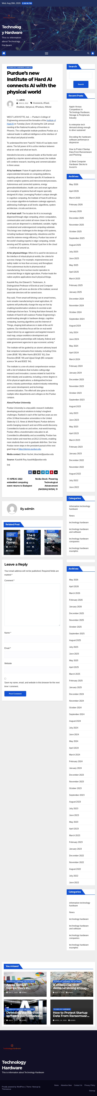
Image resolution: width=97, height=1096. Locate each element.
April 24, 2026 (61, 1020)
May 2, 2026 (60, 992)
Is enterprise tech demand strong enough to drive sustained (79, 127)
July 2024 (73, 332)
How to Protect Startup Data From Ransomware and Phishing (80, 152)
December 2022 (76, 460)
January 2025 (75, 292)
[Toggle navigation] (46, 53)
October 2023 (75, 393)
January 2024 (75, 373)
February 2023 (76, 447)
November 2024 (76, 305)
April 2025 (74, 272)
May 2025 (73, 265)
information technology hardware (79, 904)
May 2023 (73, 427)
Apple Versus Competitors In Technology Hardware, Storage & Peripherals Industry (79, 112)
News (72, 516)
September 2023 (76, 400)
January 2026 (75, 211)
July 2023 (73, 413)
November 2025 (76, 225)
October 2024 (75, 312)
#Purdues (39, 107)
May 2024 (73, 346)
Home (56, 1085)
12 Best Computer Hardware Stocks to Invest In (78, 164)
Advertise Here (66, 1085)
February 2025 (76, 285)
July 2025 (73, 252)
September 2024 (76, 319)
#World (48, 107)
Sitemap (92, 1091)
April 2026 (74, 191)
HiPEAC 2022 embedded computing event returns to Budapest (19, 482)
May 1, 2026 (13, 1020)
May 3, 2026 (13, 992)
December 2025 (76, 218)
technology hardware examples (20, 67)
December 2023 (76, 379)
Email (7, 648)
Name (7, 633)
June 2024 (74, 339)
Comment (9, 580)
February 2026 (76, 205)
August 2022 (75, 474)
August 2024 (75, 326)
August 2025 (75, 245)
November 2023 (76, 386)
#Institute (20, 107)
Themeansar (6, 1089)
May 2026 (73, 184)
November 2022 (76, 467)
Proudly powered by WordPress (13, 1087)
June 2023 (74, 420)
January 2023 (75, 453)
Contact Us (78, 1085)
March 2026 (74, 198)
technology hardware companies (79, 936)
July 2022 (73, 480)
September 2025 (76, 238)
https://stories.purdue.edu (29, 449)
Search (73, 66)
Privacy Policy (89, 1085)
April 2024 (74, 353)
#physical (30, 107)
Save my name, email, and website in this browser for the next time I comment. (31, 684)
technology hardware (79, 522)
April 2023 (74, 433)
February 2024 (76, 366)
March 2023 (74, 440)
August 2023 (75, 406)
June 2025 (74, 258)
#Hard (46, 103)
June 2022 (74, 487)
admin (22, 100)
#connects (37, 103)
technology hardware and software (79, 927)
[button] (88, 53)
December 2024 (76, 299)
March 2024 (74, 359)
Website (8, 663)
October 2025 (75, 231)
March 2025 (74, 279)
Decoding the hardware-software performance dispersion (80, 140)
